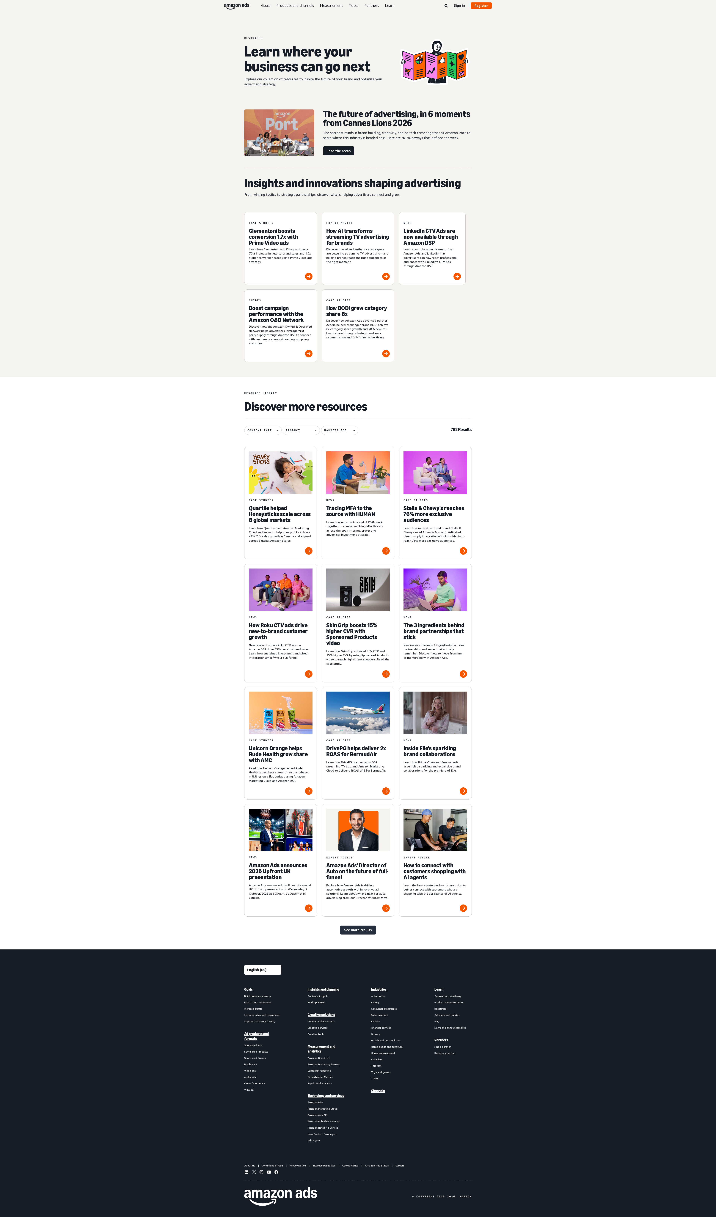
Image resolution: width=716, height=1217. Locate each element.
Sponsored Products (256, 1051)
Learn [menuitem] (438, 989)
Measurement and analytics (321, 1048)
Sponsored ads (253, 1045)
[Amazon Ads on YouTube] (269, 1172)
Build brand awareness (257, 996)
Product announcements (449, 1002)
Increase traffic (253, 1008)
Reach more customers (258, 1002)
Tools (353, 5)
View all (249, 1089)
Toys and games (381, 1072)
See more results (358, 930)
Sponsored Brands (255, 1057)
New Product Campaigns (322, 1134)
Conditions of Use (272, 1165)
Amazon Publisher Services (324, 1121)
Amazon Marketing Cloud (322, 1108)
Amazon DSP (315, 1102)
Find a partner (442, 1046)
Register (481, 6)
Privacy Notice (298, 1165)
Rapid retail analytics (320, 1083)
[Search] (446, 6)
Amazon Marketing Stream (324, 1064)
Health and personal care (386, 1040)
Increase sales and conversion (262, 1015)
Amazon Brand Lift (319, 1057)
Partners (371, 5)
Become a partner (445, 1053)
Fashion (375, 1021)
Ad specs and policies (447, 1015)
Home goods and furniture (387, 1046)
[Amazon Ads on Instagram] (261, 1172)
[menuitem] (263, 1064)
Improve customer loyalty (259, 1021)
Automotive (378, 996)
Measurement (331, 5)
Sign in (459, 5)
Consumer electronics (384, 1008)
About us (249, 1165)
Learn (390, 5)
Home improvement (383, 1053)
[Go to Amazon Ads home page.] (280, 1196)
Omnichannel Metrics (320, 1076)
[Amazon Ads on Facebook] (276, 1172)
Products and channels (295, 5)
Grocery (375, 1034)
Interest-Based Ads (324, 1165)
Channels (378, 1091)
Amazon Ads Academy (447, 996)
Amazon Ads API (317, 1115)
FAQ (436, 1021)
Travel (375, 1078)
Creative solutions (321, 1014)
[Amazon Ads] (233, 5)
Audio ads (250, 1076)
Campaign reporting (319, 1070)
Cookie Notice (350, 1165)
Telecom (376, 1065)
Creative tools (316, 1034)
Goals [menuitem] (248, 989)
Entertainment (379, 1015)
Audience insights (318, 996)
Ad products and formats (256, 1036)
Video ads (250, 1070)
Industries (379, 989)
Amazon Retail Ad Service (323, 1127)
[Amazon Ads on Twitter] (254, 1172)
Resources (440, 1008)
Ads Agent (314, 1140)
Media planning (316, 1002)
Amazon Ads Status (377, 1165)
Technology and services (326, 1095)
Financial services (381, 1027)
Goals (265, 5)
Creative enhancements (322, 1021)
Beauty (375, 1002)
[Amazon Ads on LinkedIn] (246, 1172)
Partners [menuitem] (441, 1040)
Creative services (318, 1027)
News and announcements (450, 1027)
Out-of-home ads (255, 1083)
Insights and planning (323, 989)
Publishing (377, 1059)
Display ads (250, 1064)
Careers (399, 1165)
